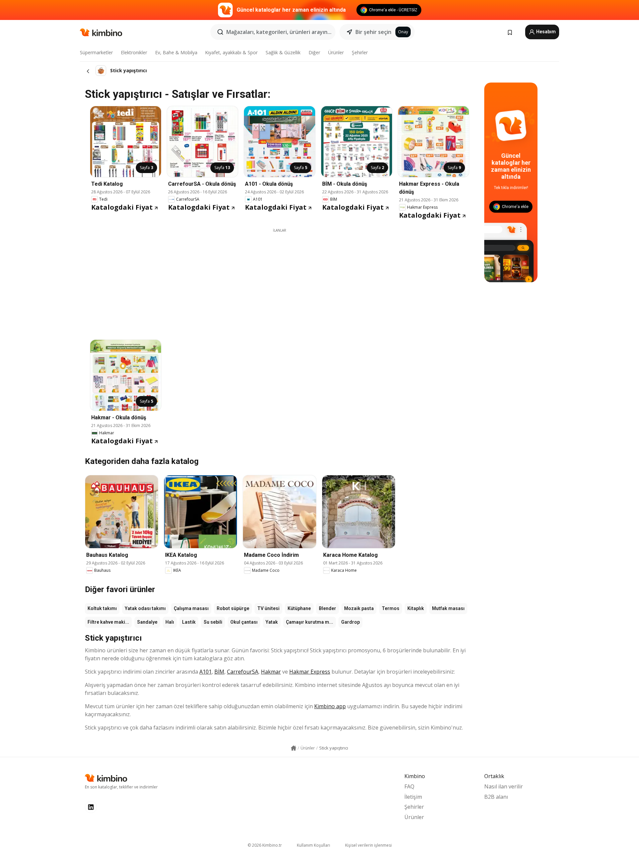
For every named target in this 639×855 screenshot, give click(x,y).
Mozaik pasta (359, 608)
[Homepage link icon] (293, 748)
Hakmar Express (309, 671)
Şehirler (360, 52)
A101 (205, 671)
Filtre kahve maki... (108, 622)
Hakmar (271, 671)
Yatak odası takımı (145, 608)
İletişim (413, 796)
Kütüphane (299, 608)
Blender (327, 608)
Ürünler (336, 52)
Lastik (189, 622)
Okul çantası (244, 622)
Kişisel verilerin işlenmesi (368, 845)
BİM (219, 671)
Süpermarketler (96, 52)
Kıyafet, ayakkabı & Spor (231, 52)
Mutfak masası (448, 608)
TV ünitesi (268, 608)
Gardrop (350, 622)
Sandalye (147, 622)
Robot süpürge (233, 608)
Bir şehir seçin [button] (373, 32)
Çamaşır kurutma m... (309, 622)
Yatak (272, 622)
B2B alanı (496, 796)
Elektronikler (134, 52)
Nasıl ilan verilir (503, 786)
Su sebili (213, 622)
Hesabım (545, 31)
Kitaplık (415, 608)
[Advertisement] (279, 279)
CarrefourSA (242, 671)
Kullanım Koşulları (313, 845)
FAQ (409, 786)
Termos (390, 608)
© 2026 (265, 845)
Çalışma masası (191, 608)
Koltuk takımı (102, 608)
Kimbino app (330, 706)
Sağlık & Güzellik (283, 52)
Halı (169, 622)
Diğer (314, 52)
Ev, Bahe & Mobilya (176, 52)
